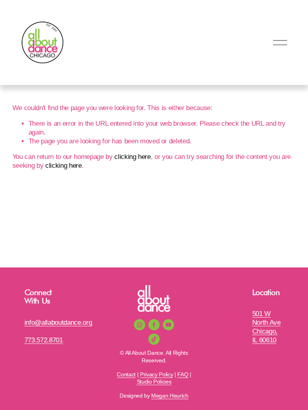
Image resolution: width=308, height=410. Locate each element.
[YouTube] (168, 324)
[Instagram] (139, 324)
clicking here (132, 157)
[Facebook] (154, 324)
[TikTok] (154, 339)
